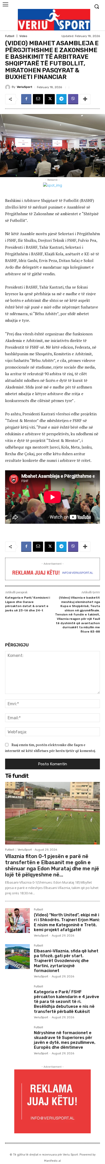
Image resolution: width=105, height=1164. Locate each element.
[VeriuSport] (8, 87)
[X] (50, 99)
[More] (85, 99)
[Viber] (73, 99)
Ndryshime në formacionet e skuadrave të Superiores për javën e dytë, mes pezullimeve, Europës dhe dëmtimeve (64, 1040)
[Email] (38, 99)
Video (23, 36)
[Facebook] (26, 99)
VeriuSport (24, 87)
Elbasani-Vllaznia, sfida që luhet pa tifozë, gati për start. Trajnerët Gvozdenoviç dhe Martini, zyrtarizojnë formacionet (66, 961)
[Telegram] (61, 99)
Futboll (9, 36)
